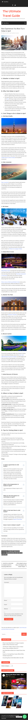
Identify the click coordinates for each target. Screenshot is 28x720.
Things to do (16, 551)
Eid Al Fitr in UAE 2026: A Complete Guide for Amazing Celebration (7, 565)
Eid (7, 99)
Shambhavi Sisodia (15, 33)
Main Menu (6, 23)
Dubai (10, 551)
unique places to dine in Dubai (8, 157)
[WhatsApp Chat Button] (25, 717)
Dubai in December (17, 519)
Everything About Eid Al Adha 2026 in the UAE (13, 657)
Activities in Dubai (11, 552)
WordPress (12, 716)
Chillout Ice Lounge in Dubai (15, 248)
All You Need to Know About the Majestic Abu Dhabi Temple (21, 565)
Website (6, 608)
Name (6, 600)
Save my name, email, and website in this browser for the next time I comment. (13, 614)
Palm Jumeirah (4, 182)
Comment (7, 582)
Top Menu (6, 1)
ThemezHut (3, 718)
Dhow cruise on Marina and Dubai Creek (10, 282)
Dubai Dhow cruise (5, 270)
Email (5, 604)
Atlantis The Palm (12, 314)
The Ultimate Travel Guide (14, 715)
